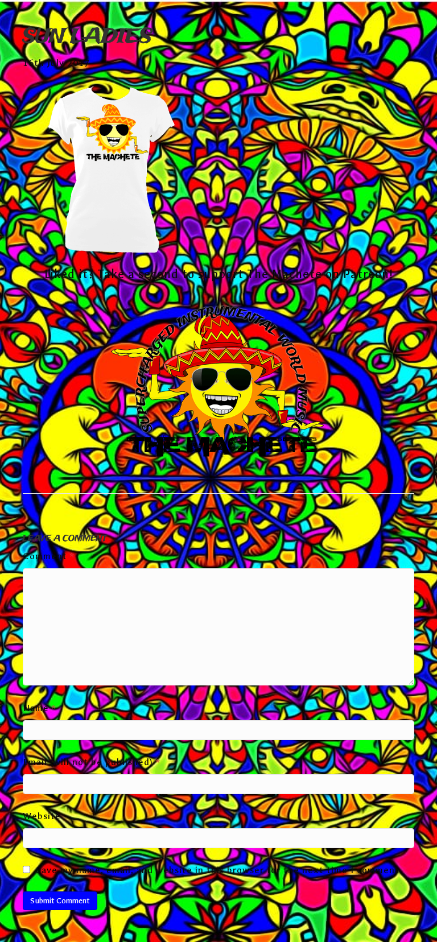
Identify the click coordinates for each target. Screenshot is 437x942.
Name (39, 708)
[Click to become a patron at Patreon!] (218, 383)
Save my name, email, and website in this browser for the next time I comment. (219, 870)
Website (42, 816)
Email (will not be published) (91, 762)
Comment (49, 556)
